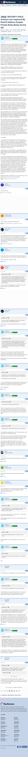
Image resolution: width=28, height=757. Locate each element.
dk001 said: (4, 553)
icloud (18, 29)
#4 (26, 233)
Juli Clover (2, 721)
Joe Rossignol (16, 721)
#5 (26, 253)
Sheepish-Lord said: (5, 401)
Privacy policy (3, 745)
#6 (26, 271)
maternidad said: (5, 505)
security (9, 31)
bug (15, 29)
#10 (26, 398)
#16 (26, 529)
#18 (26, 570)
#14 (26, 486)
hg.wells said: (4, 532)
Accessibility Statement (11, 745)
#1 (26, 41)
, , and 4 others (12, 223)
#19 (26, 582)
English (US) (24, 746)
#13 (26, 471)
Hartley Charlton (3, 730)
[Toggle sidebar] (26, 5)
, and (10, 178)
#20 (26, 604)
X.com (4, 719)
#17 (26, 550)
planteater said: (4, 317)
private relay (23, 29)
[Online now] (3, 469)
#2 (26, 188)
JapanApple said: (5, 585)
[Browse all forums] (23, 5)
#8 (26, 335)
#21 (26, 633)
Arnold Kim (3, 717)
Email (2, 719)
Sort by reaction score (17, 31)
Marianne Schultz (17, 730)
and (6, 192)
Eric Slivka (16, 717)
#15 (26, 502)
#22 (26, 662)
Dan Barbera (3, 734)
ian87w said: (4, 372)
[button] (1, 2)
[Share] (25, 42)
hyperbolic (4, 29)
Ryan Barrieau (16, 734)
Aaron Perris (16, 738)
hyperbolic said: (5, 607)
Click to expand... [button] (14, 676)
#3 (26, 219)
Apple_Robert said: (5, 274)
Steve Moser (3, 738)
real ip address (4, 31)
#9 (26, 369)
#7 (26, 314)
